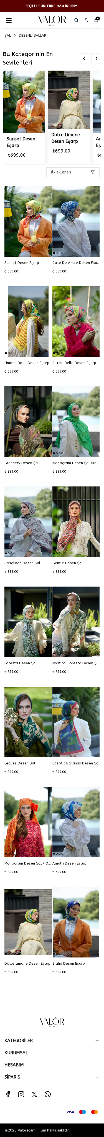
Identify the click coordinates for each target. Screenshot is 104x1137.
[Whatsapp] (47, 1094)
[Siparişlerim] (86, 20)
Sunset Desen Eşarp (21, 142)
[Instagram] (21, 1094)
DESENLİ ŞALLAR (32, 35)
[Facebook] (7, 1094)
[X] (34, 1094)
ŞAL (7, 35)
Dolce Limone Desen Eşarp (65, 138)
